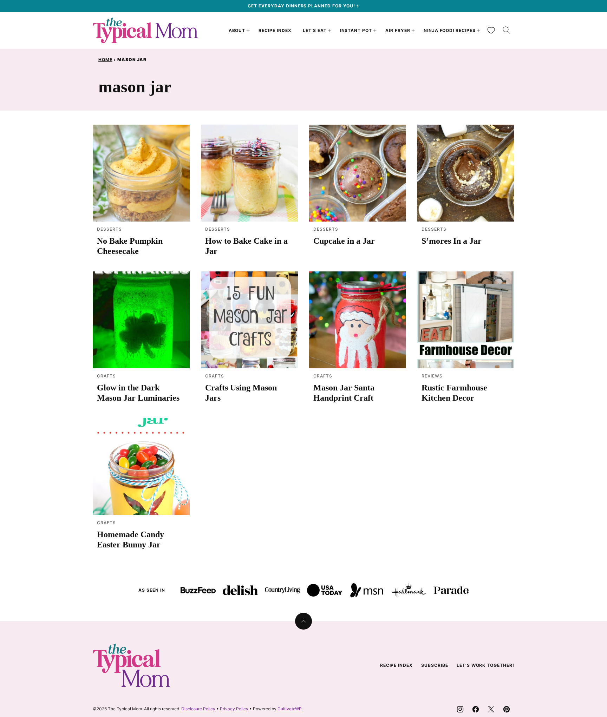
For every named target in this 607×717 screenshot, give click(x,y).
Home (105, 59)
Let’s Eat (315, 30)
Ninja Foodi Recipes (450, 30)
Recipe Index (275, 30)
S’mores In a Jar (452, 240)
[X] (491, 709)
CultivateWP (290, 708)
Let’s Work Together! (485, 665)
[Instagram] (460, 709)
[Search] (506, 30)
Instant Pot (356, 30)
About (237, 30)
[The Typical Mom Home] (145, 30)
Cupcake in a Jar (344, 240)
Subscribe (434, 665)
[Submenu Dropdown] (248, 30)
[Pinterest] (506, 709)
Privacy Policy (234, 708)
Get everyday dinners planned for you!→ (303, 5)
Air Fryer (397, 30)
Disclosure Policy (198, 708)
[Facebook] (475, 709)
